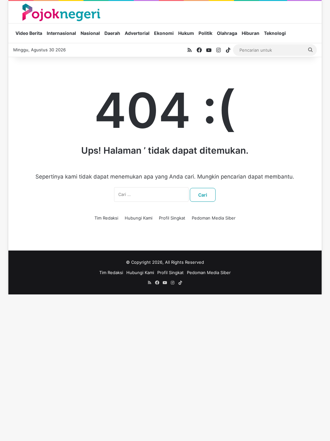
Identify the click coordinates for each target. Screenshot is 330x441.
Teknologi (275, 33)
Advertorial (137, 33)
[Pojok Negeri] (60, 12)
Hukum (186, 33)
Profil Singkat (172, 218)
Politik (205, 33)
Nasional (90, 33)
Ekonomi (164, 33)
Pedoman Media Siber (214, 218)
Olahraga (227, 33)
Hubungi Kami (138, 218)
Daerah (112, 33)
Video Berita (28, 33)
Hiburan (250, 33)
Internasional (61, 33)
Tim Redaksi (106, 218)
